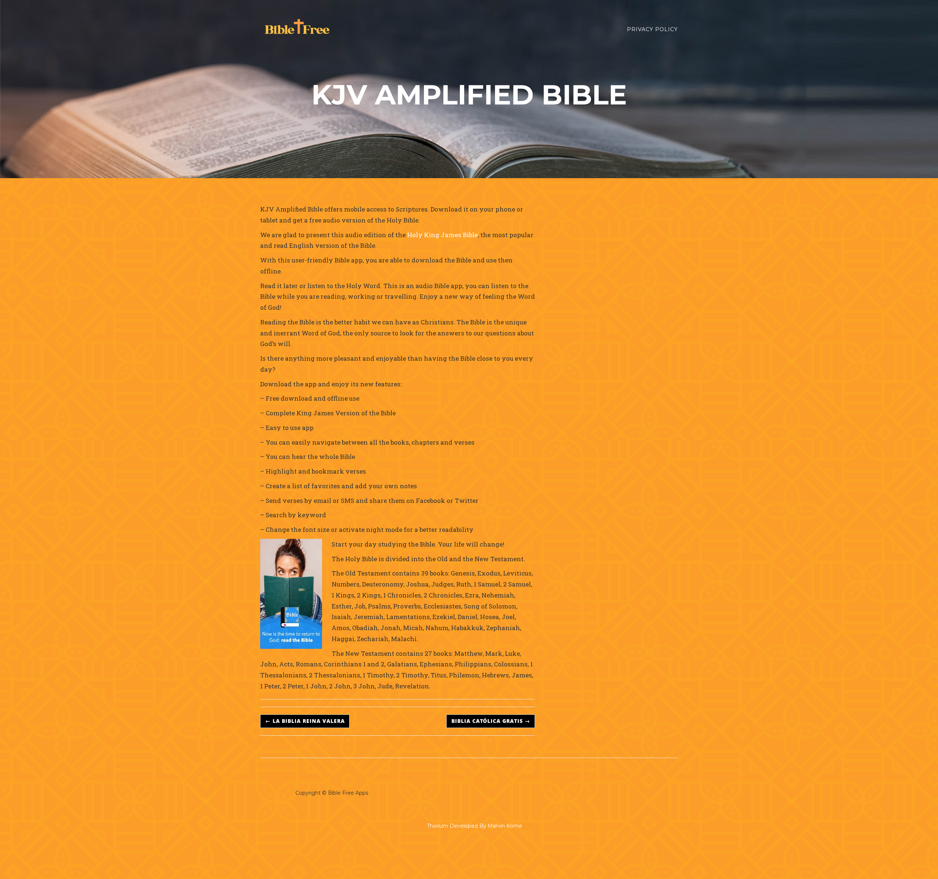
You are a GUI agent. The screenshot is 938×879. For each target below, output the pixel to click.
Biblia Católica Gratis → (490, 720)
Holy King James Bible (442, 235)
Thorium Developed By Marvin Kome (474, 826)
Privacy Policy (652, 29)
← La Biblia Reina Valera (305, 720)
